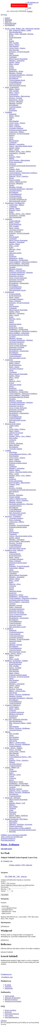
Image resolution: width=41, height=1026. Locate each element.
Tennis (11, 810)
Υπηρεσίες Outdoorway (12, 705)
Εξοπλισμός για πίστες (16, 276)
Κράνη (11, 66)
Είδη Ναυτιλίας (14, 50)
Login (29, 8)
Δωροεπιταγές (13, 94)
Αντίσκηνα (12, 164)
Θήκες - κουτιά (14, 64)
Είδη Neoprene (14, 55)
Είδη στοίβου (13, 438)
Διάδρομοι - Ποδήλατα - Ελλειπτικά (20, 824)
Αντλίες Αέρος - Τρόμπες (17, 48)
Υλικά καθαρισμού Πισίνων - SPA (20, 454)
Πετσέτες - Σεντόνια (15, 98)
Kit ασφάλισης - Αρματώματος (19, 283)
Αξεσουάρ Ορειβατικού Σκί (18, 199)
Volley (11, 801)
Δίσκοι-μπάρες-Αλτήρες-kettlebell (20, 828)
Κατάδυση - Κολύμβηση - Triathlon (16, 660)
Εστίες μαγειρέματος (15, 162)
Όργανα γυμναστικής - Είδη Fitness (16, 819)
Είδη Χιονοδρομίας (15, 174)
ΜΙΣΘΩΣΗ (8, 20)
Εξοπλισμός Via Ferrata (16, 279)
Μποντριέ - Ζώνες (15, 249)
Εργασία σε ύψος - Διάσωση (14, 550)
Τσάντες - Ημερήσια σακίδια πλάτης (20, 146)
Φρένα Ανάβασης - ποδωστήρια (19, 263)
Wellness (12, 762)
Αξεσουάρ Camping (15, 198)
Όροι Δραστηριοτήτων (12, 1017)
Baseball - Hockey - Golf (17, 803)
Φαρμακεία (12, 114)
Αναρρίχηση (9, 360)
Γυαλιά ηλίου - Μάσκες (16, 132)
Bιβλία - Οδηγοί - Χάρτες (13, 653)
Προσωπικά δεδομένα (12, 1014)
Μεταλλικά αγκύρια (15, 281)
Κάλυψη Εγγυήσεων (11, 999)
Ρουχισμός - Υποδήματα (13, 516)
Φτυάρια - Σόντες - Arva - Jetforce (20, 151)
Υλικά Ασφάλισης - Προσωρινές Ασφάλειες (23, 173)
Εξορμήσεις (13, 717)
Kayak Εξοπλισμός (15, 37)
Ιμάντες (11, 255)
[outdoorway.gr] (6, 974)
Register (29, 11)
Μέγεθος (3, 889)
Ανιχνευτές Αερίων (15, 625)
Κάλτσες (12, 135)
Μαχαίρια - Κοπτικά (15, 73)
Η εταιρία (8, 985)
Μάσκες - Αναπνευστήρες (17, 271)
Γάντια (11, 53)
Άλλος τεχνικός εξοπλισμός (18, 278)
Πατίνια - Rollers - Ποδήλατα (18, 815)
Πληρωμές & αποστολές (12, 998)
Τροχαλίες (12, 267)
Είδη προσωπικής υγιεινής (17, 85)
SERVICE (8, 21)
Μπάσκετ (12, 805)
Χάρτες (11, 117)
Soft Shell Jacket (6, 849)
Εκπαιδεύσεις (13, 716)
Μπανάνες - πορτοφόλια (16, 60)
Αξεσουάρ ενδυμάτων (16, 128)
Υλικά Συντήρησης (15, 84)
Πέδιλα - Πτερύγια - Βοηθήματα (19, 694)
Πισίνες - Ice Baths (15, 668)
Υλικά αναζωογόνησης (16, 636)
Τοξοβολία (12, 808)
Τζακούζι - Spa (14, 755)
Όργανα (11, 185)
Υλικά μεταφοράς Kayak (17, 80)
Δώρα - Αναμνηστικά (12, 87)
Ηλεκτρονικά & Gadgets (13, 424)
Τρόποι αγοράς (9, 996)
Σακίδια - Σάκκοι (14, 62)
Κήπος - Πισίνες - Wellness (13, 748)
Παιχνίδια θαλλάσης (15, 32)
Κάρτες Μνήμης (14, 445)
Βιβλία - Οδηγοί (14, 89)
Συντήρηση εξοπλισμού (16, 712)
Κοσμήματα (13, 110)
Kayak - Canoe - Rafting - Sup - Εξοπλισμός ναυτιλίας (22, 28)
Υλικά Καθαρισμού (15, 82)
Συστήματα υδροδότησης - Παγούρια (21, 75)
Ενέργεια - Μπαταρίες (16, 101)
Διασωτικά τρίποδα (15, 253)
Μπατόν (11, 158)
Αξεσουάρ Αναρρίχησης (16, 274)
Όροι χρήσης (9, 1015)
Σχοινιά (11, 68)
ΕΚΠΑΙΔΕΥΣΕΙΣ (10, 23)
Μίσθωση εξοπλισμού (16, 714)
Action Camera (14, 425)
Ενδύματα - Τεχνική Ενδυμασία (19, 52)
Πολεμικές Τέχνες (15, 817)
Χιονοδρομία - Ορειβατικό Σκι (15, 203)
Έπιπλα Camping (14, 180)
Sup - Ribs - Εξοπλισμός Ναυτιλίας (16, 719)
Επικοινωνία (9, 988)
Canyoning (8, 219)
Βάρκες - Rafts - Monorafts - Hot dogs (21, 34)
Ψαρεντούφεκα (14, 739)
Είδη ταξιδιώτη (14, 491)
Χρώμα (3, 891)
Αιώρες (11, 167)
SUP (10, 39)
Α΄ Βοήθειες (9, 628)
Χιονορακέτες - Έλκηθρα (17, 153)
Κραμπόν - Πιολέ (14, 157)
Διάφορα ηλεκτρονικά (16, 433)
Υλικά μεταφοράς (14, 221)
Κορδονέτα (12, 69)
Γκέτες (11, 137)
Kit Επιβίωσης (13, 78)
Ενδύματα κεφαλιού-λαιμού (18, 130)
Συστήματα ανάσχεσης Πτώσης (19, 265)
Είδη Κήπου (13, 452)
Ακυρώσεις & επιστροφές (13, 1001)
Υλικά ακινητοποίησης (16, 632)
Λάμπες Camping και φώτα (17, 182)
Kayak (11, 36)
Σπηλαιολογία (9, 292)
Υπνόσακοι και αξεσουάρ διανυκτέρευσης (22, 165)
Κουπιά (11, 41)
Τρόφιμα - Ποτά (14, 169)
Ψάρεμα (7, 732)
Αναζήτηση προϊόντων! (19, 5)
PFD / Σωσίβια (14, 43)
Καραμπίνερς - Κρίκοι (16, 71)
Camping (8, 450)
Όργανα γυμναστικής (15, 826)
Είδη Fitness (13, 823)
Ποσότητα (4, 887)
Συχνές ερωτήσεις (10, 1010)
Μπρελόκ (12, 109)
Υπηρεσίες (12, 710)
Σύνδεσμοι (8, 1012)
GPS (10, 119)
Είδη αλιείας (13, 693)
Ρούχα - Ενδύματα (15, 126)
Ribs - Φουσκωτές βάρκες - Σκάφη (20, 30)
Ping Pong (12, 814)
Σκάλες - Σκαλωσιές (15, 607)
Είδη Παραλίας (14, 46)
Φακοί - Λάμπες (14, 44)
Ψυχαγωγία (12, 812)
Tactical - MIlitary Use (12, 767)
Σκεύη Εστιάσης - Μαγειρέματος (19, 96)
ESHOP (7, 18)
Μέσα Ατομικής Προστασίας (18, 59)
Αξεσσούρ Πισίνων (15, 76)
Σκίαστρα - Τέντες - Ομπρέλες (18, 176)
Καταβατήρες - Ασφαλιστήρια (18, 260)
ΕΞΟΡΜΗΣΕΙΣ (10, 25)
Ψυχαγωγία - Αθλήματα (12, 798)
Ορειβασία (8, 112)
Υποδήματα (13, 57)
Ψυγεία (11, 178)
